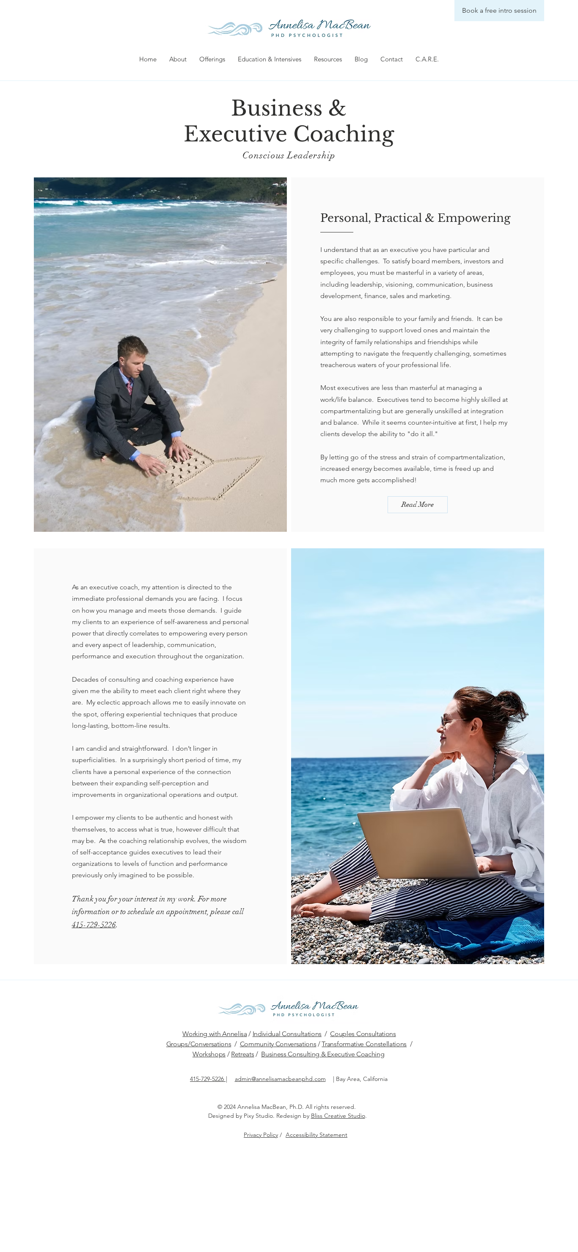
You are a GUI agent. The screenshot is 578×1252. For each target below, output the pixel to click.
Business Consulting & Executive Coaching (322, 1054)
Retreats (242, 1054)
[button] (178, 59)
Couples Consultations (363, 1034)
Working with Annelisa (214, 1034)
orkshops (212, 1054)
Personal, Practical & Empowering (415, 218)
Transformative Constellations (364, 1044)
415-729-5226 (94, 924)
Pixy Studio (258, 1115)
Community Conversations (278, 1044)
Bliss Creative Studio (338, 1115)
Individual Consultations (287, 1034)
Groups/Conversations (198, 1044)
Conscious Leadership (289, 155)
